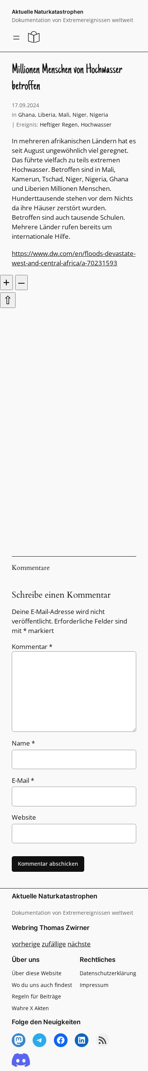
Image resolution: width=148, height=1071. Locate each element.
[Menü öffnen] (16, 37)
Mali (63, 114)
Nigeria (99, 114)
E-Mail (23, 780)
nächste (79, 943)
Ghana (26, 114)
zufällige (54, 943)
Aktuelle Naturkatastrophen (47, 11)
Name (23, 743)
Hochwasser (96, 124)
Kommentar (32, 646)
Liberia (46, 114)
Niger (79, 114)
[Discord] (21, 1060)
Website (24, 817)
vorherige (26, 943)
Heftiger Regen (59, 124)
